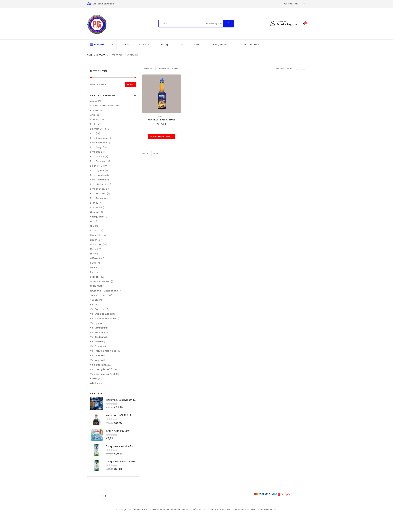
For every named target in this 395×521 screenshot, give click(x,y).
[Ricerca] (228, 23)
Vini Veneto (96, 360)
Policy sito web (220, 44)
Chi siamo (144, 44)
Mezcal (94, 249)
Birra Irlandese (98, 175)
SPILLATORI (96, 286)
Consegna (165, 44)
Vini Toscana (97, 346)
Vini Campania (98, 309)
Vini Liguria (96, 323)
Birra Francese (98, 161)
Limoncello (96, 235)
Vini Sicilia (95, 341)
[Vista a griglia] (297, 68)
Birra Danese (97, 156)
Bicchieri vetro (98, 128)
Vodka (94, 378)
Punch (93, 267)
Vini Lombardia (98, 327)
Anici (92, 114)
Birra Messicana (99, 184)
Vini (92, 304)
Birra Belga (96, 147)
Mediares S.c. (270, 509)
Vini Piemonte (97, 332)
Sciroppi (161, 117)
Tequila (94, 300)
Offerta (94, 258)
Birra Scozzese (98, 193)
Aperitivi (94, 119)
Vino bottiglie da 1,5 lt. (102, 369)
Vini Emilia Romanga (101, 313)
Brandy (94, 202)
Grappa (94, 230)
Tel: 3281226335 (291, 4)
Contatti (198, 44)
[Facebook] (304, 4)
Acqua (94, 101)
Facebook (105, 496)
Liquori (93, 239)
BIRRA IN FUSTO (98, 165)
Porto (93, 263)
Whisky (94, 383)
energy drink (97, 216)
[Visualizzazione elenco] (303, 68)
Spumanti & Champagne (104, 290)
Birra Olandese (98, 188)
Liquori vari (96, 244)
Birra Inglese (97, 170)
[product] (161, 93)
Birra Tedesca (98, 198)
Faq (182, 44)
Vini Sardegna (98, 337)
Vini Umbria (96, 355)
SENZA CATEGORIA (100, 281)
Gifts (93, 221)
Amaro (94, 110)
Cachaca (95, 207)
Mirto (93, 253)
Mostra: (280, 68)
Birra (92, 133)
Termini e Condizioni (248, 44)
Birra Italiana (97, 179)
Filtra (130, 84)
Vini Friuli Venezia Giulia (103, 318)
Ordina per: (148, 68)
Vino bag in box (99, 364)
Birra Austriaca (98, 142)
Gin (92, 225)
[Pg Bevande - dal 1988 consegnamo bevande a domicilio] (97, 24)
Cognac (94, 212)
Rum (92, 272)
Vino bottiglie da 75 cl (102, 374)
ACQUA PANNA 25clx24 (103, 105)
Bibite (93, 124)
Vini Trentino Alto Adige (103, 350)
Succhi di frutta (98, 295)
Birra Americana (99, 138)
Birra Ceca (96, 151)
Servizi (126, 44)
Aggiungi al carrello (163, 136)
